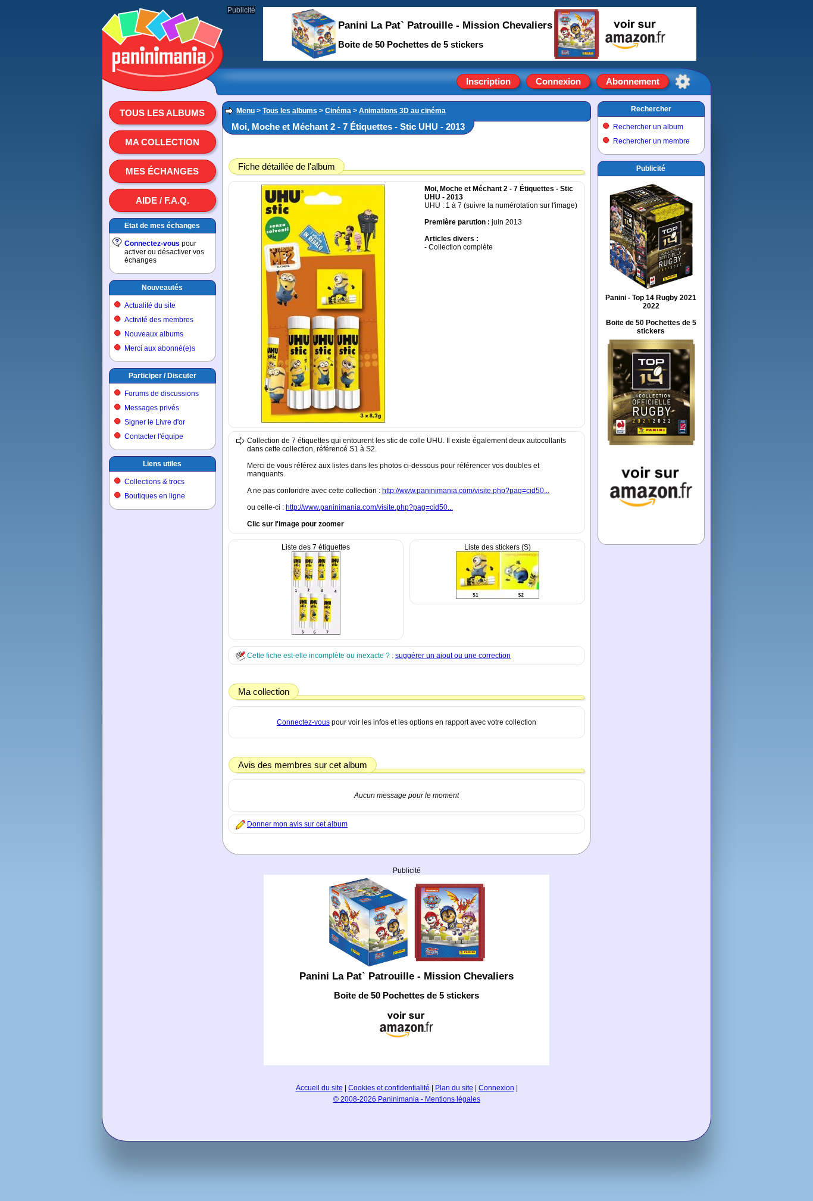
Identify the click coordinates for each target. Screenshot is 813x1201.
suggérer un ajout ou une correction (453, 655)
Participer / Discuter (162, 376)
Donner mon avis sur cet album (297, 824)
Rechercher (651, 109)
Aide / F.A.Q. (162, 200)
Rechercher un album (648, 127)
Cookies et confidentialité (389, 1088)
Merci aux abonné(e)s (159, 348)
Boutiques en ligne (154, 496)
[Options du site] (682, 81)
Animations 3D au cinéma (402, 111)
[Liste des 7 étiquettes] (316, 632)
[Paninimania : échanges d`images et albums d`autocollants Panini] (162, 77)
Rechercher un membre (651, 141)
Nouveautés (162, 287)
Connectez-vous (152, 243)
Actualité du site (150, 305)
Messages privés (151, 408)
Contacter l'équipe (153, 436)
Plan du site (454, 1088)
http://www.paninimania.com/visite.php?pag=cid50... (465, 490)
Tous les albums (162, 113)
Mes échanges (162, 171)
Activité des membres (158, 320)
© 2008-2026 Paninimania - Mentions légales (406, 1099)
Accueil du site (319, 1088)
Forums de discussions (161, 393)
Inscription (488, 81)
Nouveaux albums (153, 334)
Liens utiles (162, 464)
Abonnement (632, 81)
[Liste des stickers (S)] (497, 596)
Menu (245, 111)
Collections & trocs (154, 482)
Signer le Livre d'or (154, 422)
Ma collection (162, 142)
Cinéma (338, 111)
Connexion (558, 81)
